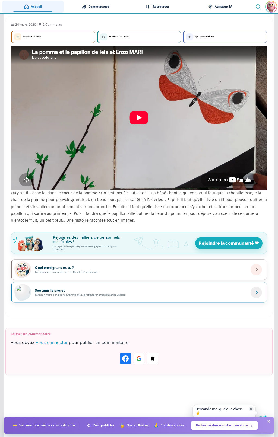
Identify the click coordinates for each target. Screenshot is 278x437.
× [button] (251, 408)
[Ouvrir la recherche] (258, 7)
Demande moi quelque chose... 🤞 (220, 411)
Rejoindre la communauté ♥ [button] (229, 243)
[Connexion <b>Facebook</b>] (125, 358)
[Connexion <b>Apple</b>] (152, 358)
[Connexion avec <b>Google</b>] (139, 358)
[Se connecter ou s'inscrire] (271, 6)
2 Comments (52, 24)
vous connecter (52, 342)
